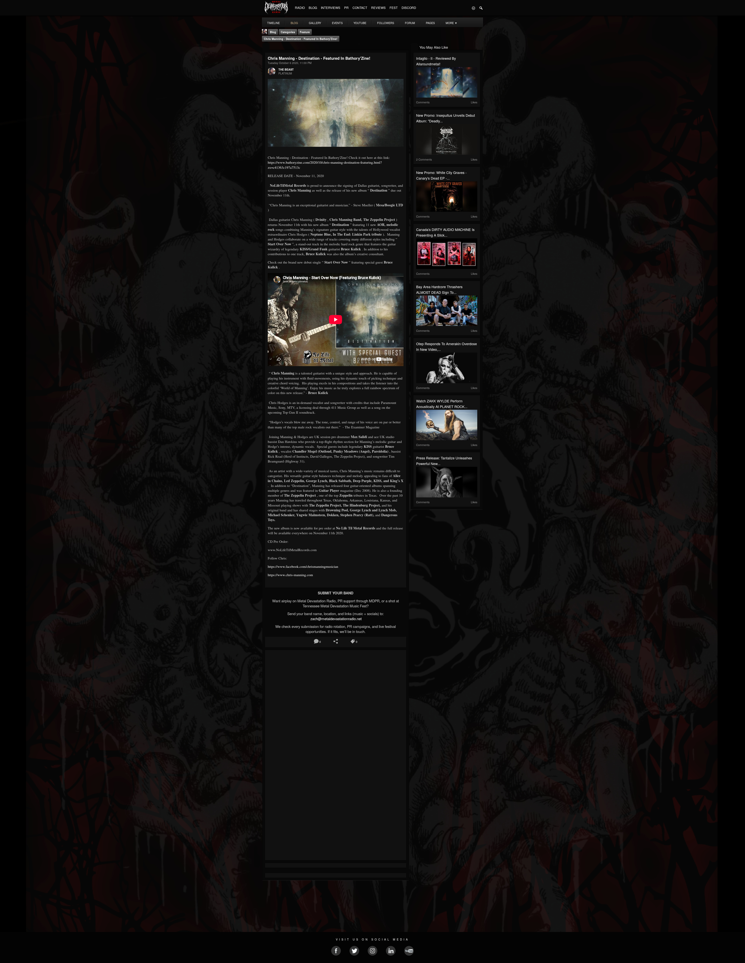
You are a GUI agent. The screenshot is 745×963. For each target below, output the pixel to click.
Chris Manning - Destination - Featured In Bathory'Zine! (300, 39)
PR (346, 7)
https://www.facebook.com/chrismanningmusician (303, 566)
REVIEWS (378, 7)
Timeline (273, 23)
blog (294, 23)
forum (410, 23)
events (337, 23)
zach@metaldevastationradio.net (335, 618)
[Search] (481, 8)
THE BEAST (286, 69)
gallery (315, 23)
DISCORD (409, 7)
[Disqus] (335, 704)
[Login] (473, 8)
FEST (394, 7)
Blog (273, 32)
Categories (288, 32)
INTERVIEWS (330, 7)
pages (430, 23)
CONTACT (360, 7)
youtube (359, 23)
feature (305, 32)
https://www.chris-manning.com (290, 574)
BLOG (313, 7)
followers (385, 23)
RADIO (300, 7)
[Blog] (266, 47)
